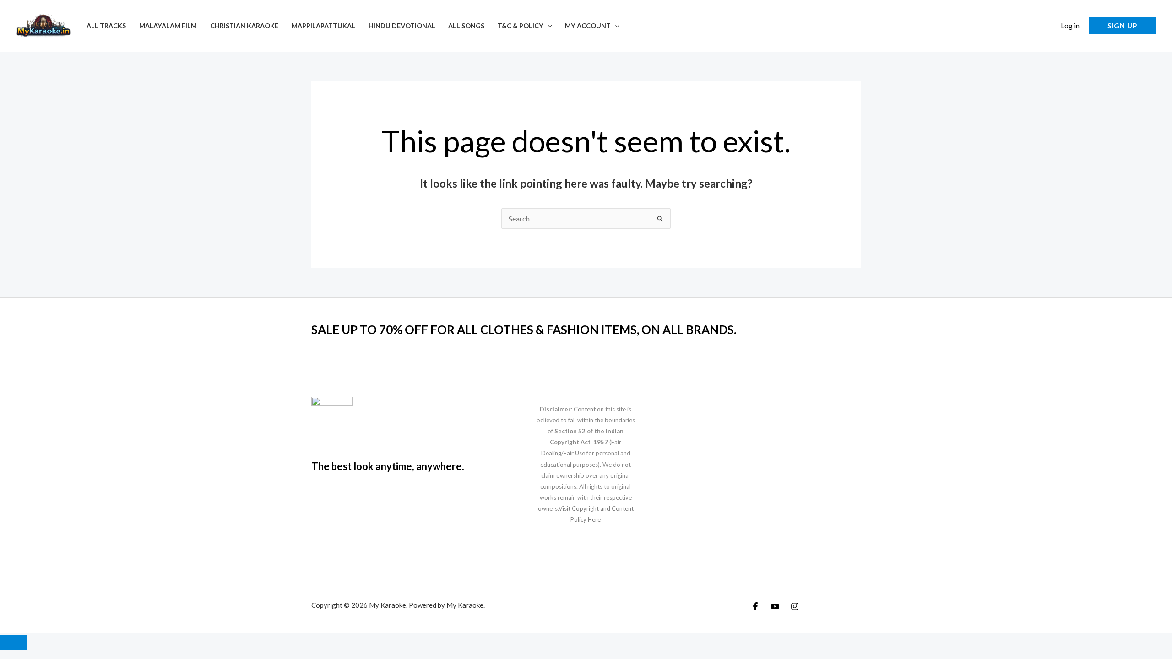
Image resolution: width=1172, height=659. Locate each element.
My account (588, 26)
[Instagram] (795, 606)
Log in (1070, 26)
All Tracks (106, 26)
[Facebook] (755, 606)
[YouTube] (775, 606)
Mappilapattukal (323, 26)
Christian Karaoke (244, 26)
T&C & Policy (520, 26)
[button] (547, 26)
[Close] (13, 642)
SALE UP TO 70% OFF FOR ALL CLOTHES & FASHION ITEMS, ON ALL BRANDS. (524, 329)
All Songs (466, 26)
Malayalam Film (168, 26)
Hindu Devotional (402, 26)
